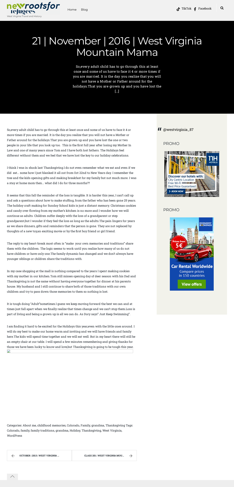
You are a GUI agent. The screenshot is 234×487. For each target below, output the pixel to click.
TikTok (186, 8)
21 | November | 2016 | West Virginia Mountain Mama (117, 46)
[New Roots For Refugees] (33, 12)
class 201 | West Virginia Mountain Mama (110, 455)
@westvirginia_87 (178, 129)
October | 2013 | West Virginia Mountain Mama (45, 455)
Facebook (205, 8)
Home (72, 9)
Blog (84, 9)
